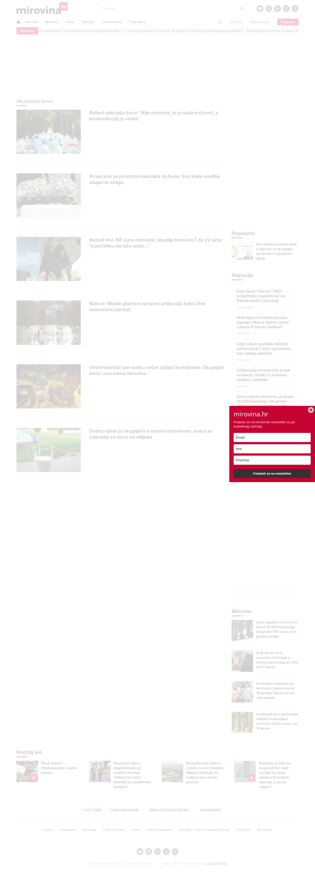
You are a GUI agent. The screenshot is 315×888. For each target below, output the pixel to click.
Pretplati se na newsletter (272, 473)
